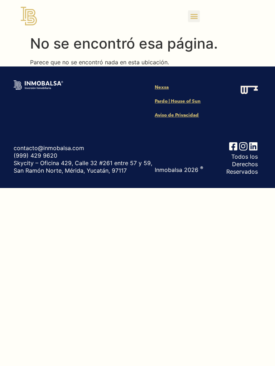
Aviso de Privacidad (177, 115)
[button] (194, 16)
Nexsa (162, 87)
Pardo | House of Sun (178, 101)
